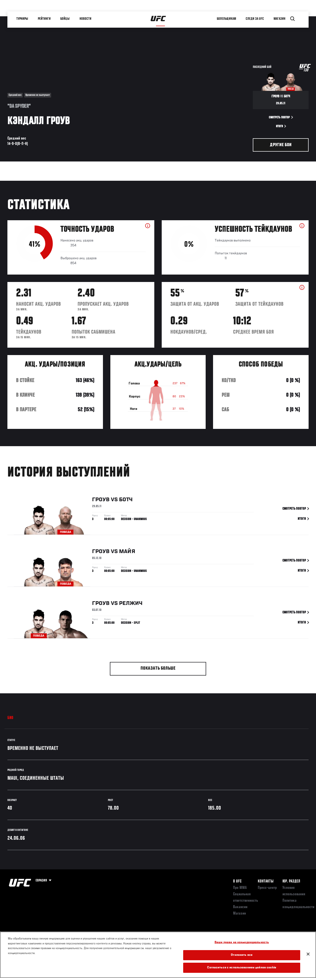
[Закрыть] (308, 954)
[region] (158, 955)
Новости (85, 19)
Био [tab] (10, 718)
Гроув (101, 500)
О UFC (237, 881)
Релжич (130, 603)
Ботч (126, 500)
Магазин (279, 19)
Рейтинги (44, 19)
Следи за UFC (255, 19)
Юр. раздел (291, 881)
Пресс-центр (267, 888)
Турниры (22, 19)
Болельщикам (226, 19)
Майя (127, 552)
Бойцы (65, 19)
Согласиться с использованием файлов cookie (241, 967)
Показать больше (158, 668)
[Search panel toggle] (292, 18)
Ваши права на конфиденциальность (242, 942)
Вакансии (240, 907)
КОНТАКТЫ (266, 881)
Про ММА (240, 888)
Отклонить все (242, 955)
